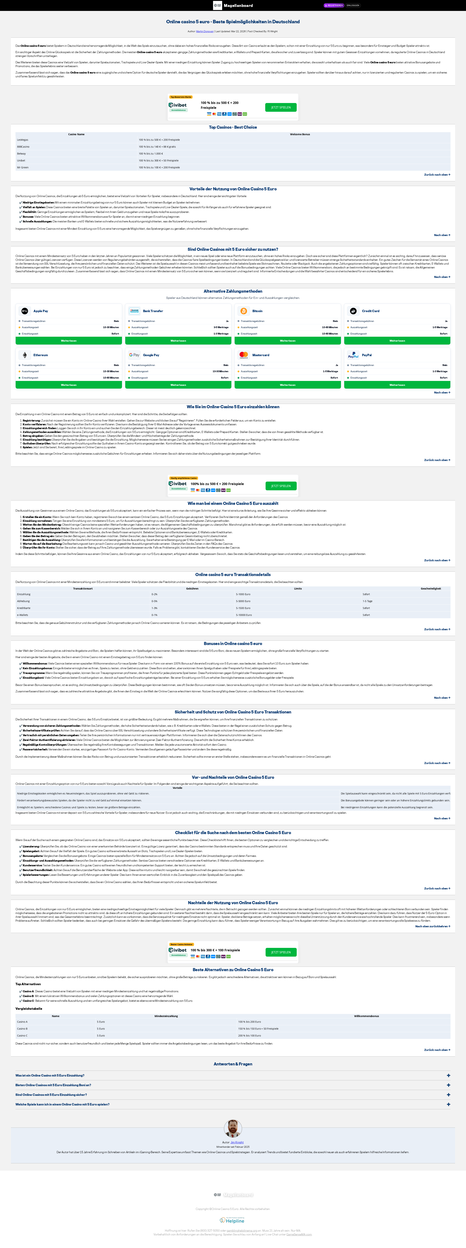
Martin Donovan (205, 31)
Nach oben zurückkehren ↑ (433, 926)
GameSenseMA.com (299, 1234)
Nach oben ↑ (442, 235)
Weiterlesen (68, 340)
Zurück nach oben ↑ (437, 174)
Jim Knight (237, 1142)
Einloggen (353, 5)
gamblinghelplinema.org (242, 1230)
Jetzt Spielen (281, 107)
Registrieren (335, 5)
